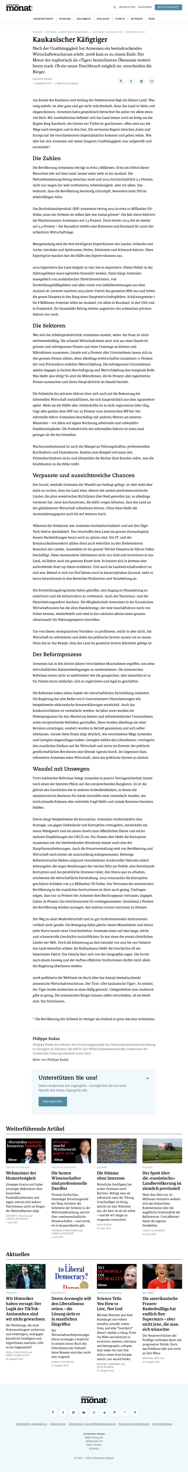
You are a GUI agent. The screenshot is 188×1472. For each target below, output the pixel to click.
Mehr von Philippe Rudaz (51, 1060)
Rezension (58, 1293)
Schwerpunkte (43, 19)
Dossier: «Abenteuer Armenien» (68, 32)
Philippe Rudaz (42, 79)
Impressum (58, 1424)
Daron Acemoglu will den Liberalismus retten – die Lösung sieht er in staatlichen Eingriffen (71, 1311)
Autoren (136, 19)
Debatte (11, 1293)
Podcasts (103, 19)
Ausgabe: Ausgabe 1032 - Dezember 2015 (119, 32)
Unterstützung (162, 1424)
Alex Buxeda (105, 1367)
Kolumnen (84, 19)
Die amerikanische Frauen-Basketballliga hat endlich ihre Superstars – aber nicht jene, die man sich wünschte (160, 1314)
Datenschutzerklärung (134, 1424)
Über (151, 19)
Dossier (38, 32)
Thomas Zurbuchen (64, 1231)
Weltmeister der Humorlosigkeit (21, 1176)
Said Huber (104, 1225)
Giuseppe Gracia (17, 1216)
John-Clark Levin (17, 1355)
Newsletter (127, 7)
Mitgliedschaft (168, 7)
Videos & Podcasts (18, 1168)
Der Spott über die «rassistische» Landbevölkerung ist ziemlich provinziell (161, 1181)
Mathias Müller (153, 1358)
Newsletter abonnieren (31, 1424)
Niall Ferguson (16, 1352)
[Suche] (114, 7)
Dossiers (65, 19)
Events (120, 19)
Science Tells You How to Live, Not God (109, 1303)
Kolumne (148, 1293)
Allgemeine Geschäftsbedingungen (92, 1424)
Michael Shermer (108, 1364)
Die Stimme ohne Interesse (111, 1176)
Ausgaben (145, 7)
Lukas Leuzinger (17, 1219)
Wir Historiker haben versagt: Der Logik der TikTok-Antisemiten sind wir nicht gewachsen (25, 1309)
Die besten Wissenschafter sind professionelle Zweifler (69, 1181)
